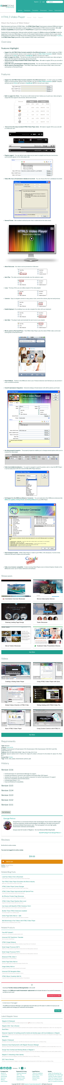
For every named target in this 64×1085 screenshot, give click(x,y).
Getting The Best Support (55, 1076)
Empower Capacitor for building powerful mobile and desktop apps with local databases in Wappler (31, 1033)
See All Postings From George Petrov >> (50, 832)
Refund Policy (36, 1078)
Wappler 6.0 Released (8, 1021)
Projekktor (59, 35)
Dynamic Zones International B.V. (32, 1084)
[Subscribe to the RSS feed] (10, 1068)
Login (43, 1)
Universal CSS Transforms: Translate (12, 937)
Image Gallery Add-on (8, 966)
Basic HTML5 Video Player (13, 728)
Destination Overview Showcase (15, 599)
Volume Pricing (20, 1076)
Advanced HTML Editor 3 (9, 957)
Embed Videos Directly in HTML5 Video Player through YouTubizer (25, 705)
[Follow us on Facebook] (1, 1068)
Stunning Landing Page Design (14, 622)
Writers (3, 1079)
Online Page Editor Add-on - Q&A (11, 916)
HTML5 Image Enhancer (9, 942)
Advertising (4, 1076)
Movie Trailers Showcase (13, 646)
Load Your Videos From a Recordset (12, 877)
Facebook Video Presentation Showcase (49, 646)
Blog (15, 10)
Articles (20, 10)
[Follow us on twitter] (7, 1068)
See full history (6, 812)
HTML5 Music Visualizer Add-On (11, 976)
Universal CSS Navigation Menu (11, 971)
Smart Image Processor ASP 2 (11, 947)
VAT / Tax (19, 1074)
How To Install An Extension (55, 1081)
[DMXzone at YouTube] (4, 1068)
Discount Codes (21, 1078)
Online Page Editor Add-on (9, 961)
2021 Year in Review (8, 1059)
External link (9, 747)
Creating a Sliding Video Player (14, 681)
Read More (5, 1029)
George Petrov (9, 818)
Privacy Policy (36, 1076)
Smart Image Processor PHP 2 (11, 952)
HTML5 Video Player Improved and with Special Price (17, 891)
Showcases (43, 10)
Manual (29, 17)
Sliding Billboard (32, 499)
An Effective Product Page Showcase (13, 896)
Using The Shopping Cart (54, 1073)
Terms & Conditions (37, 1073)
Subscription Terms (37, 1074)
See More (32, 652)
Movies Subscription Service (45, 599)
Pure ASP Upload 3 (7, 932)
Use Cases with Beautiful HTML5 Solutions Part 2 (16, 906)
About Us (3, 1073)
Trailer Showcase (42, 622)
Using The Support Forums (55, 1078)
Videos (51, 10)
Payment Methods (21, 1073)
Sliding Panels (20, 499)
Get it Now (57, 1010)
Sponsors (3, 1078)
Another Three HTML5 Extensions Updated (14, 911)
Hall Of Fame (4, 1081)
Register (36, 1)
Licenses (34, 1079)
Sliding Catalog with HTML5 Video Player (49, 705)
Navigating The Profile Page (55, 1074)
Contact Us (4, 1074)
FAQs (34, 17)
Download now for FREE (54, 995)
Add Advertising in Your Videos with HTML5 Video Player (18, 920)
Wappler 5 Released (8, 1040)
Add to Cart (9, 861)
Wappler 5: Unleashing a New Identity (13, 1054)
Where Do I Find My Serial (55, 1079)
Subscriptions (58, 10)
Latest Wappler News (9, 1016)
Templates (35, 10)
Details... (11, 757)
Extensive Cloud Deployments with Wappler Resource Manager (20, 1045)
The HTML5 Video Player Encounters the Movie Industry (18, 881)
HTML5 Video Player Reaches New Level (14, 901)
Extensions (27, 10)
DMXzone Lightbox (10, 499)
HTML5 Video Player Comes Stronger (13, 886)
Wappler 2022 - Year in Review (10, 1026)
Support (40, 17)
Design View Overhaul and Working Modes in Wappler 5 (18, 1050)
